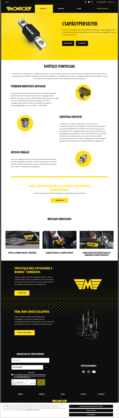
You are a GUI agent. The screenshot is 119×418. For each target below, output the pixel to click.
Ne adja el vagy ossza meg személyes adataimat (91, 406)
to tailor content (31, 372)
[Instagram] (92, 2)
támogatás (42, 394)
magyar (6, 2)
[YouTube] (89, 2)
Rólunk (79, 8)
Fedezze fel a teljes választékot (24, 332)
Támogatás (61, 8)
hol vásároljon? (100, 2)
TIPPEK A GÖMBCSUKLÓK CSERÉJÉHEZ (22, 253)
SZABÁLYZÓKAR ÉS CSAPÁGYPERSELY (60, 253)
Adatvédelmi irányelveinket (23, 376)
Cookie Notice (29, 409)
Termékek (42, 8)
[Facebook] (85, 2)
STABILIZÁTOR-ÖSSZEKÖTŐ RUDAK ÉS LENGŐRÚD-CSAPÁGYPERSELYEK (97, 254)
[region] (59, 410)
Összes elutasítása (91, 410)
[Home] (18, 9)
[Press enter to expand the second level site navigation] (47, 9)
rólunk (63, 394)
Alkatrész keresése (102, 8)
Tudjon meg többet (22, 293)
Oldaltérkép (101, 394)
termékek (20, 394)
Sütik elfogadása (91, 414)
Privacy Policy (36, 409)
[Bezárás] (116, 410)
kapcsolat (110, 2)
